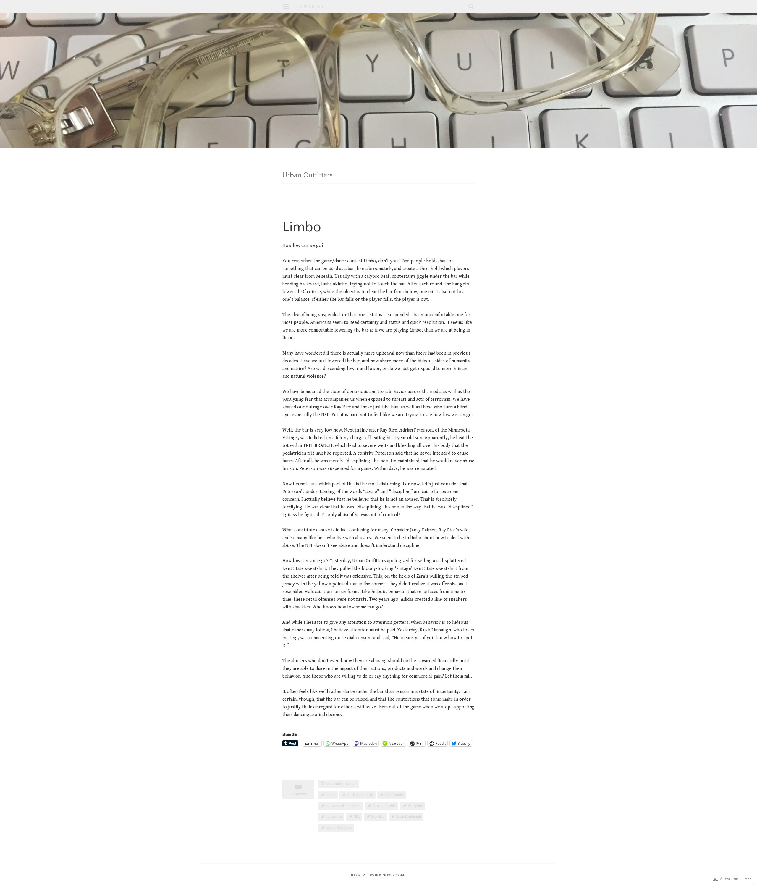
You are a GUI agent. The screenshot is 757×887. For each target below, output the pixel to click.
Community (394, 795)
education (334, 817)
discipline (415, 806)
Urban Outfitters (339, 827)
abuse (330, 795)
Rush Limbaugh (408, 817)
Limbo (301, 227)
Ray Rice (377, 817)
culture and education (343, 806)
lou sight (310, 6)
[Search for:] (470, 6)
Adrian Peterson (360, 795)
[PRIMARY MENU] (285, 6)
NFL (357, 817)
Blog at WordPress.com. (378, 875)
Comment (298, 794)
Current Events (384, 806)
